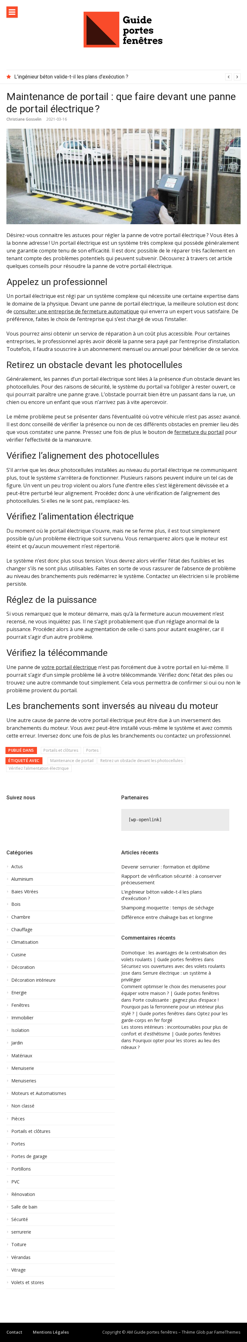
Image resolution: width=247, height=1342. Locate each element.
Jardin (17, 1043)
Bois (16, 904)
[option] (127, 76)
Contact (14, 1332)
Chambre (20, 917)
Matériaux (21, 1056)
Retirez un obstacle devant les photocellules (141, 760)
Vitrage (18, 1270)
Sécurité (19, 1219)
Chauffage (21, 930)
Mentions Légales (51, 1332)
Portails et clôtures (60, 750)
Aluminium (22, 879)
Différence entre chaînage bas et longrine (167, 917)
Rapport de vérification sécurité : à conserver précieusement (171, 879)
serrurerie (21, 1232)
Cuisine (18, 955)
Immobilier (22, 1018)
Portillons (21, 1169)
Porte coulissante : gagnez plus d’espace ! (176, 1000)
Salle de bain (24, 1207)
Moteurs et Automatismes (38, 1093)
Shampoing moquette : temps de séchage (167, 908)
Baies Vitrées (24, 892)
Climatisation (24, 942)
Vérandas (21, 1257)
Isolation (20, 1030)
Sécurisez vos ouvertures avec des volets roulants (173, 966)
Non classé (22, 1106)
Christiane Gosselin (23, 119)
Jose (125, 973)
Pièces (18, 1119)
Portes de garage (29, 1156)
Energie (19, 993)
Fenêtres (20, 1005)
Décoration (23, 967)
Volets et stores (27, 1282)
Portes (92, 750)
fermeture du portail (199, 432)
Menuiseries (23, 1081)
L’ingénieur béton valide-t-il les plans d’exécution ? (71, 77)
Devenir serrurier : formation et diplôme (165, 867)
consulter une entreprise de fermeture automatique (76, 311)
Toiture (18, 1244)
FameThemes (227, 1332)
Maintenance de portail (72, 760)
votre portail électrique (69, 667)
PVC (15, 1182)
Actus (17, 866)
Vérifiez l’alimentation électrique (39, 768)
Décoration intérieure (33, 980)
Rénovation (23, 1194)
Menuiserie (22, 1068)
